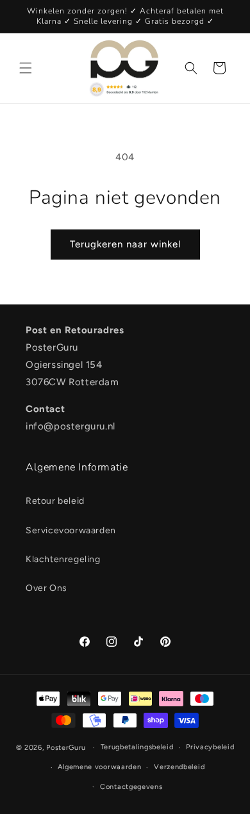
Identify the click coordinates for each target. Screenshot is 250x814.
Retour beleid (55, 500)
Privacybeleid (210, 747)
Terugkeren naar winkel (125, 244)
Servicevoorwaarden (71, 530)
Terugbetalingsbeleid (137, 747)
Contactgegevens (131, 787)
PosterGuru (66, 747)
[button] (26, 68)
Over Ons (46, 588)
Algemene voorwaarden (99, 767)
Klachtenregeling (63, 559)
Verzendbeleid (179, 767)
